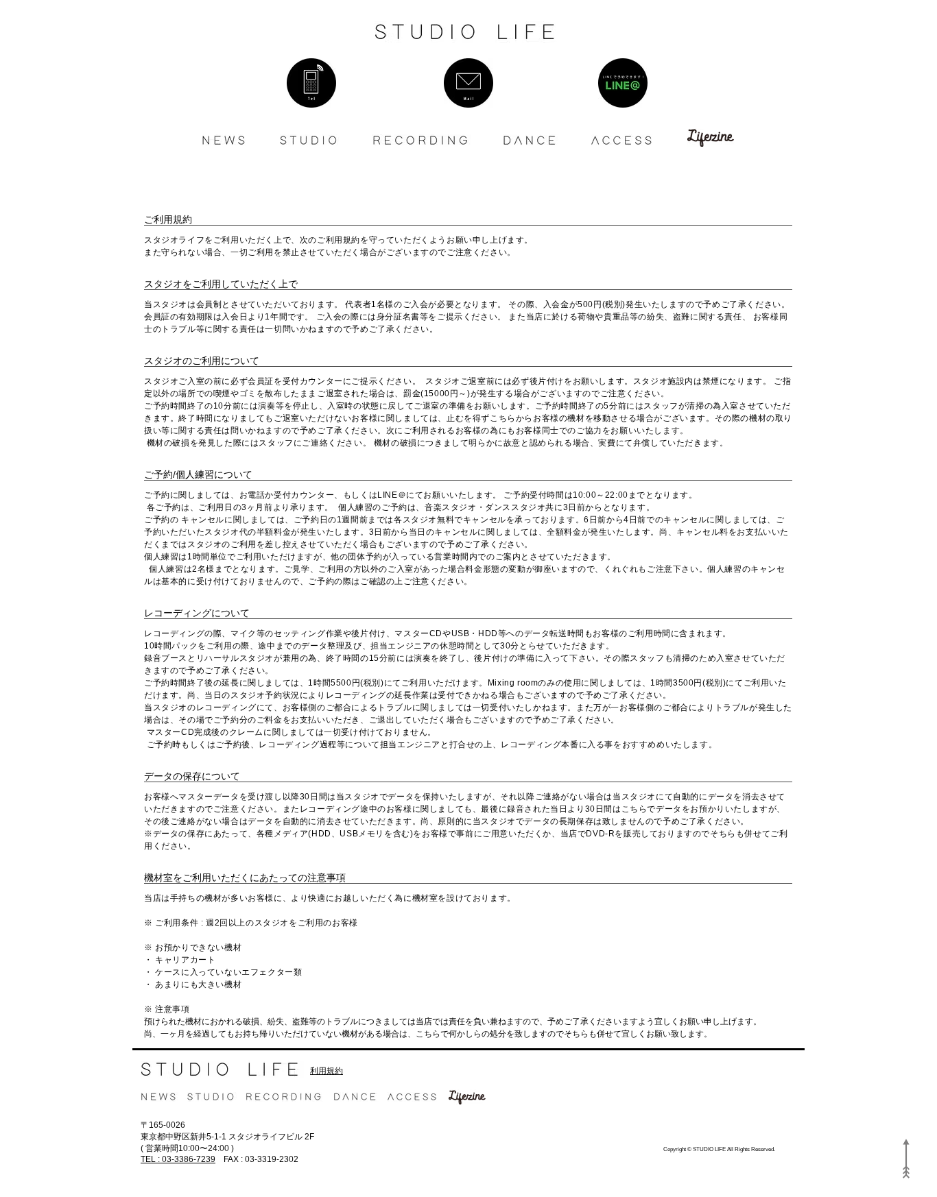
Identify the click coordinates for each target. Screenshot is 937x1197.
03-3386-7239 (178, 1159)
